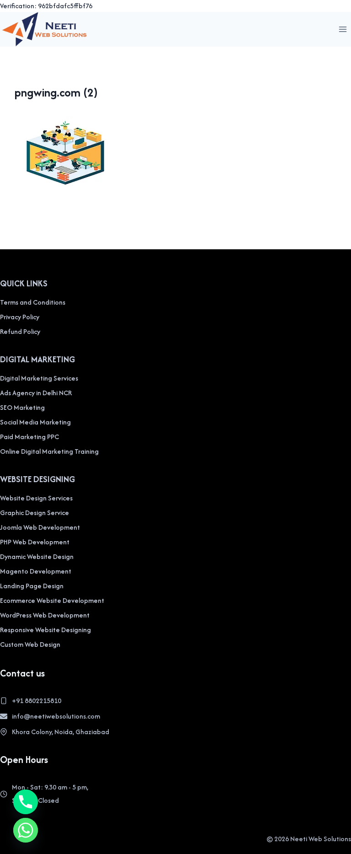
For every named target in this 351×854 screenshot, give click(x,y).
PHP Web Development (34, 542)
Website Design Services (36, 498)
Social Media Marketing (35, 422)
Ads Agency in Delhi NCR (36, 392)
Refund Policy (20, 331)
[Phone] (25, 802)
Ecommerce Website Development (52, 600)
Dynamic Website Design (37, 556)
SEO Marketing (22, 407)
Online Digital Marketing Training (49, 451)
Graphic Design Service (34, 512)
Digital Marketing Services (39, 378)
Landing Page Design (32, 586)
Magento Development (35, 571)
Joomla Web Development (40, 527)
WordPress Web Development (45, 615)
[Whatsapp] (25, 830)
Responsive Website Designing (45, 629)
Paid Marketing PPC (29, 436)
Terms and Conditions (32, 302)
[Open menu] (342, 29)
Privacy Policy (19, 317)
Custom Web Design (30, 644)
